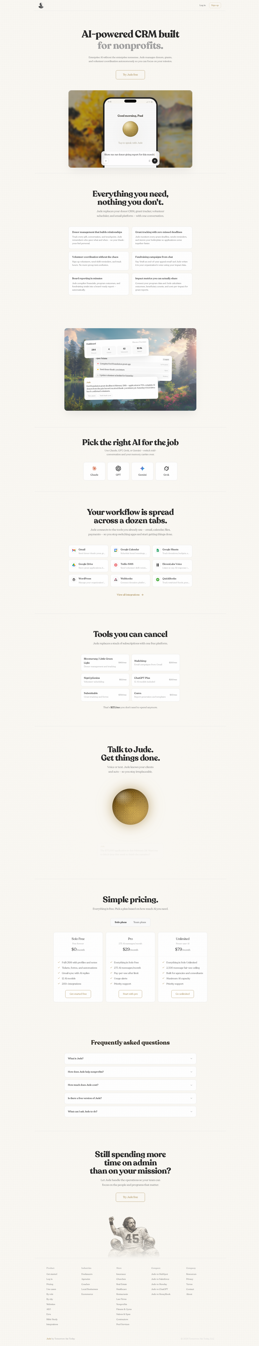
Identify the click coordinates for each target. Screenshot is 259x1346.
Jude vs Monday (159, 1284)
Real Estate (121, 1284)
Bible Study (51, 1319)
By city (49, 1299)
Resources (191, 1274)
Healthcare (121, 1289)
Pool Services (122, 1324)
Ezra (48, 1314)
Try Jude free (130, 74)
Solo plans (121, 922)
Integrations (52, 1324)
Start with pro (130, 994)
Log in (49, 1279)
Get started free (78, 994)
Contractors (122, 1319)
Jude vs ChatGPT (159, 1289)
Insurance (121, 1274)
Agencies (85, 1279)
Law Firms (121, 1299)
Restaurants (122, 1294)
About (189, 1294)
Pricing (49, 1284)
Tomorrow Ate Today (64, 1338)
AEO (48, 1309)
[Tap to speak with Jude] (130, 129)
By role (49, 1294)
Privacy (189, 1279)
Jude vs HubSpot (159, 1274)
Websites (50, 1304)
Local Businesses (89, 1289)
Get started (51, 1274)
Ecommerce (87, 1294)
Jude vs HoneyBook (160, 1294)
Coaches (85, 1284)
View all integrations (128, 594)
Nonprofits (121, 1304)
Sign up (215, 5)
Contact (190, 1289)
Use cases (51, 1289)
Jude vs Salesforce (160, 1279)
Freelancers (86, 1274)
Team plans (139, 922)
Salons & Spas (123, 1314)
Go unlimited (183, 994)
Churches (121, 1279)
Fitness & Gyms (124, 1309)
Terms (189, 1284)
